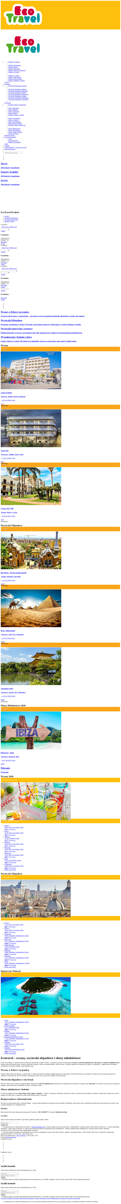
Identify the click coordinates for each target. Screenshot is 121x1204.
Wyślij (3, 1177)
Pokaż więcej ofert (10, 870)
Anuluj (3, 244)
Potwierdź (4, 242)
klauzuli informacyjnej (38, 1127)
